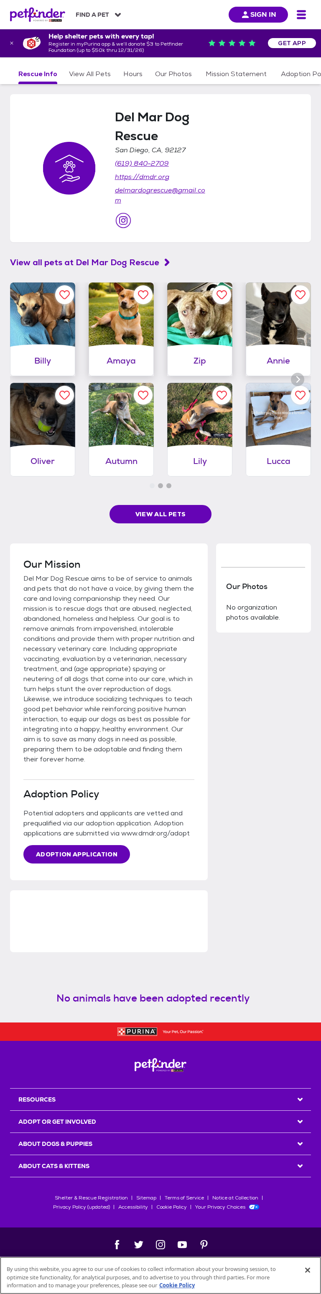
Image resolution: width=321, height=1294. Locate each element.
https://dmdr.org (142, 176)
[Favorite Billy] (64, 294)
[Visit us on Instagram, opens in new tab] (123, 220)
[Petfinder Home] (37, 14)
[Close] (307, 1270)
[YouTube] (182, 1244)
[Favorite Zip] (221, 294)
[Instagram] (160, 1244)
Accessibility (133, 1207)
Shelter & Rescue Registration (91, 1197)
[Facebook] (117, 1244)
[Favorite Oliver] (64, 395)
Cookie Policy (171, 1207)
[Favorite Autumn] (143, 395)
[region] (160, 1275)
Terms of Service (184, 1197)
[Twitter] (138, 1244)
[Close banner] (11, 43)
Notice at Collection (235, 1197)
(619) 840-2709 (142, 163)
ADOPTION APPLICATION (76, 854)
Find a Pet (92, 14)
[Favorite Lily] (221, 395)
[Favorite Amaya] (143, 294)
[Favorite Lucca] (300, 395)
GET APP (292, 43)
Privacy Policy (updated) (81, 1207)
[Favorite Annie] (300, 294)
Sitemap (146, 1197)
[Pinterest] (204, 1244)
